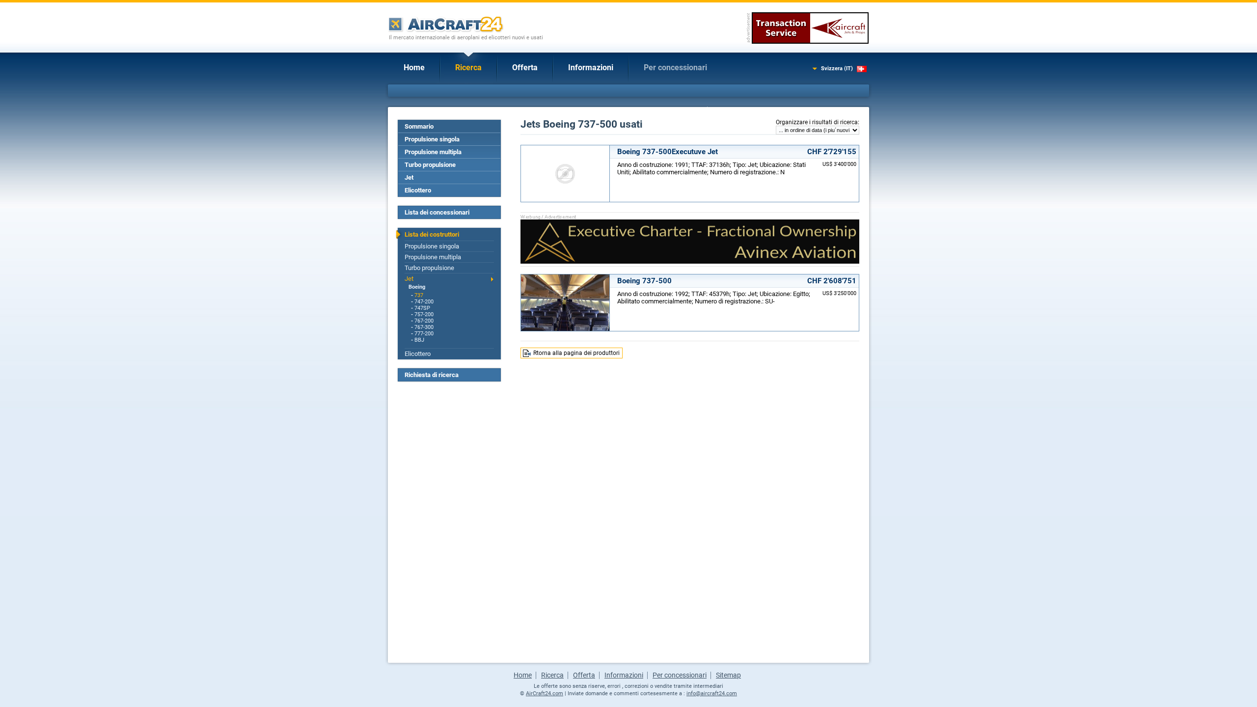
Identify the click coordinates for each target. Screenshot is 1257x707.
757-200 (424, 314)
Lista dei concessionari (437, 212)
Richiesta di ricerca (432, 375)
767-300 (424, 327)
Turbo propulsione (430, 164)
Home (414, 67)
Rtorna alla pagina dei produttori (576, 353)
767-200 (424, 321)
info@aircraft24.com (711, 693)
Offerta (525, 67)
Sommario (419, 126)
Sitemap (728, 675)
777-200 (424, 333)
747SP (422, 308)
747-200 (424, 302)
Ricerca (468, 67)
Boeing (417, 287)
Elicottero (418, 190)
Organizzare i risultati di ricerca (817, 122)
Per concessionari (675, 67)
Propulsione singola (432, 139)
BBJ (419, 340)
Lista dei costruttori (432, 234)
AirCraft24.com (544, 693)
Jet (409, 177)
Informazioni (590, 67)
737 (418, 295)
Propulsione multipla (433, 152)
